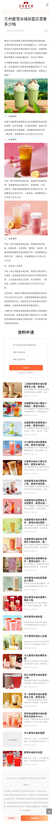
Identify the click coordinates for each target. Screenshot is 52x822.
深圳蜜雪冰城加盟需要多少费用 (35, 579)
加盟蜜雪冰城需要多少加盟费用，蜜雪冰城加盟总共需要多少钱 (35, 502)
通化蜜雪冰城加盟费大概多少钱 (35, 598)
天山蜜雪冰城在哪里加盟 (35, 657)
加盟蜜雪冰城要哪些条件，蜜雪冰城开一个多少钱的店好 (35, 560)
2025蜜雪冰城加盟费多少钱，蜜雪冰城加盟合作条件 (35, 443)
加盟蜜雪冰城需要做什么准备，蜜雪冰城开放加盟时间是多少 (35, 424)
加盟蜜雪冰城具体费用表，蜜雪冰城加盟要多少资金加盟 (35, 521)
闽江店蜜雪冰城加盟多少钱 (35, 676)
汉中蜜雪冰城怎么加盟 (35, 636)
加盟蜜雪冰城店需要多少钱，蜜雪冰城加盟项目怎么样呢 (35, 482)
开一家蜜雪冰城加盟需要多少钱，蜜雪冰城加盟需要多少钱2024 (35, 696)
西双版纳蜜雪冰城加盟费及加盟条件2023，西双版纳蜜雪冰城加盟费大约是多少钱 (35, 715)
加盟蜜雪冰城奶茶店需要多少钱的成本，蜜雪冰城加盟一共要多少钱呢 (35, 540)
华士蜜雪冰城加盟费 (34, 733)
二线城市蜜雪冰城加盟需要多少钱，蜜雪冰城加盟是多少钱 (35, 385)
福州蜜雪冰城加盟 (33, 616)
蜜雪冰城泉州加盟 (33, 752)
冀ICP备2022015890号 (37, 778)
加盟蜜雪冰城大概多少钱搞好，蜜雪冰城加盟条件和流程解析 (35, 405)
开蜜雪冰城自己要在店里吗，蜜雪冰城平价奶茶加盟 (35, 463)
